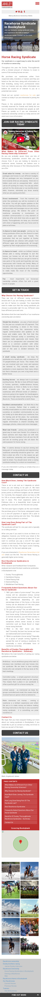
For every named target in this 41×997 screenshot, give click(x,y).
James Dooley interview (13, 966)
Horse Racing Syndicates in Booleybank (19, 971)
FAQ (6, 976)
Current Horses (10, 983)
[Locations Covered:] (2, 3)
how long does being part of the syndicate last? (17, 802)
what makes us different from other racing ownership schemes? (18, 786)
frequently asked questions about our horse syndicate (19, 811)
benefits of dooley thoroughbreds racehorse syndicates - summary (18, 817)
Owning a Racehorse (12, 974)
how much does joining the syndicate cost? (19, 796)
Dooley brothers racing (11, 964)
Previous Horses (11, 986)
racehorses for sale (28, 95)
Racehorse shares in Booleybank (15, 978)
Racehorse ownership (11, 961)
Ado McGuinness (11, 991)
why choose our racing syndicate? (18, 791)
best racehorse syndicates (15, 807)
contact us (9, 822)
